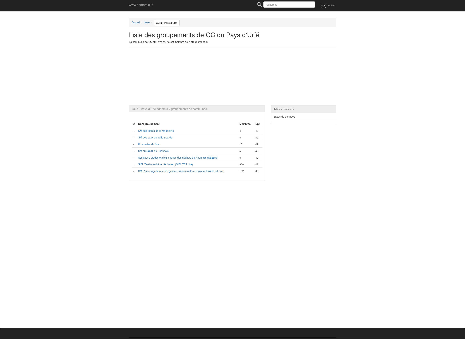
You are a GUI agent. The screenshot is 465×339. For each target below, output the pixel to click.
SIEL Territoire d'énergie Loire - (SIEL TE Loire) (165, 164)
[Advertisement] (232, 76)
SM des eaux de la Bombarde (155, 137)
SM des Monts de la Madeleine (156, 130)
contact (330, 5)
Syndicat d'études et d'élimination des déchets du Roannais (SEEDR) (178, 157)
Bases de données (284, 116)
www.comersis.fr (141, 4)
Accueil (136, 22)
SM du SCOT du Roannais (153, 151)
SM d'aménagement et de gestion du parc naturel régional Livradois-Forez (181, 171)
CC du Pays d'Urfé (166, 22)
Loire (147, 22)
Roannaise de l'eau (149, 144)
